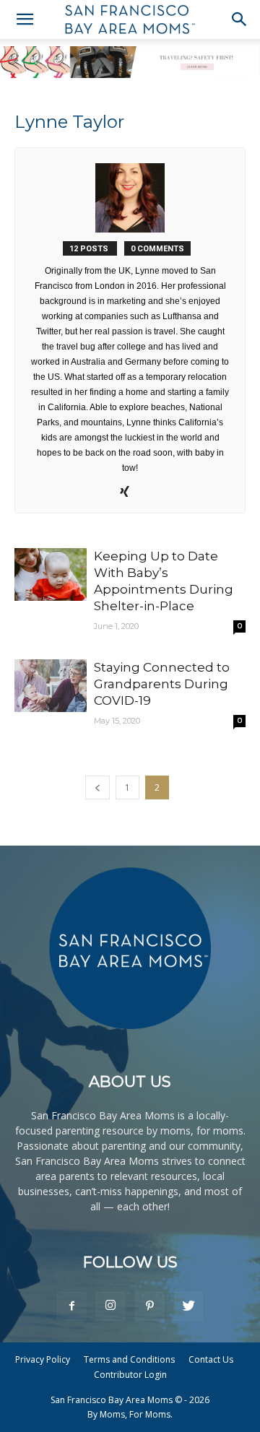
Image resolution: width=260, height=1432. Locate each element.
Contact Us (210, 1359)
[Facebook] (71, 1306)
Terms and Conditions (129, 1359)
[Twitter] (188, 1306)
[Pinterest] (149, 1306)
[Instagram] (110, 1306)
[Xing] (130, 492)
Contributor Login (130, 1374)
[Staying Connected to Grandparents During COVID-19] (50, 685)
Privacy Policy (42, 1359)
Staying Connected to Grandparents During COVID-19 (162, 684)
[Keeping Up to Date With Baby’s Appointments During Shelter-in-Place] (50, 574)
